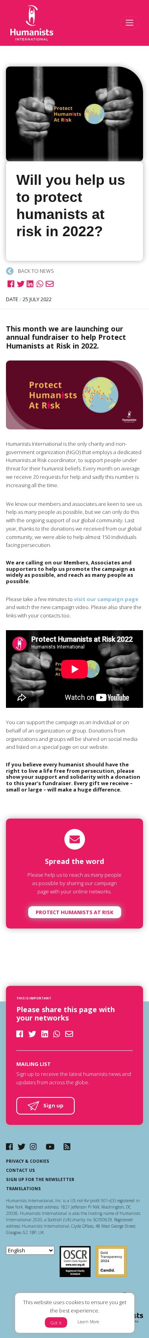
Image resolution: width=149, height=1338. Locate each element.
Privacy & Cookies (27, 1161)
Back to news (35, 270)
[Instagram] (33, 1146)
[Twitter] (21, 1146)
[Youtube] (50, 1146)
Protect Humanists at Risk (74, 912)
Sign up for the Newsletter (40, 1179)
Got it (56, 1323)
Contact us (20, 1170)
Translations (23, 1188)
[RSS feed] (67, 1146)
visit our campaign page (106, 599)
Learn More (88, 1321)
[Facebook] (9, 1146)
